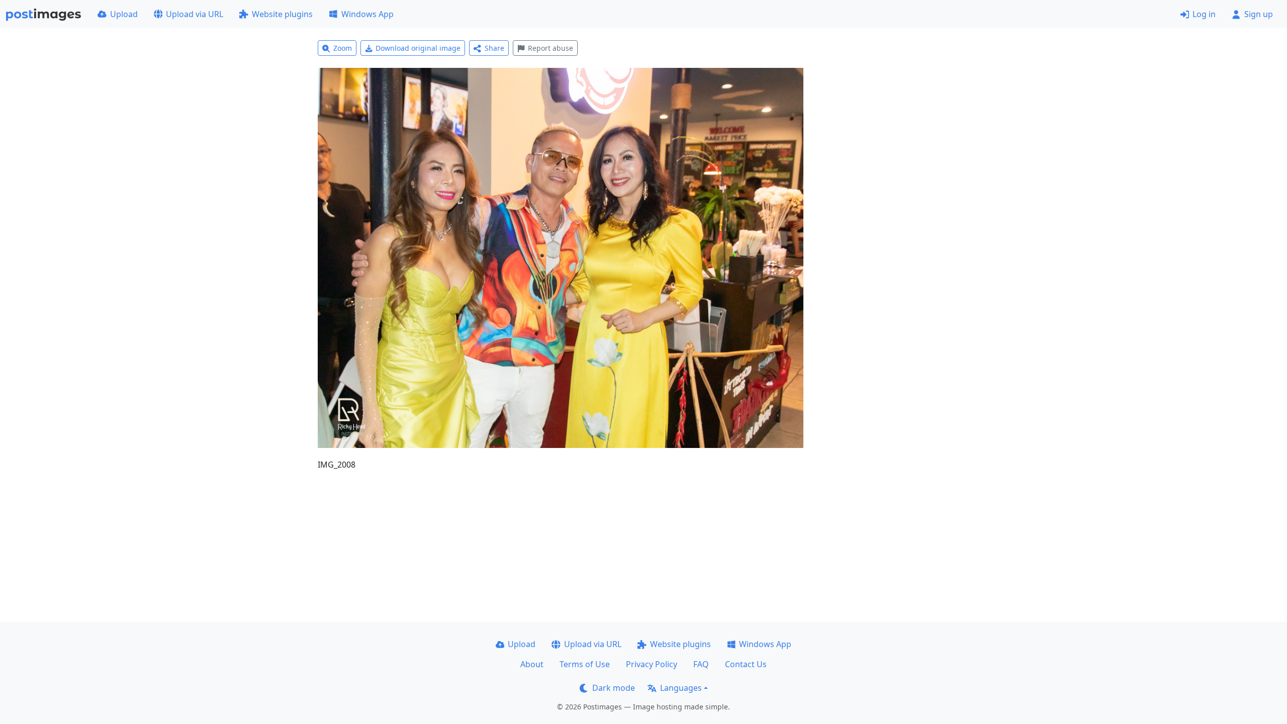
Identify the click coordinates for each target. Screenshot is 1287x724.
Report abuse (550, 48)
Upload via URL (194, 14)
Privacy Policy (651, 664)
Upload (124, 14)
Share (494, 48)
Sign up (1258, 14)
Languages (681, 687)
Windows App (367, 14)
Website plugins (282, 14)
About (531, 664)
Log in (1204, 14)
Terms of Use (585, 664)
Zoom (342, 48)
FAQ (701, 664)
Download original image (418, 48)
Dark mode (613, 687)
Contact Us (746, 664)
